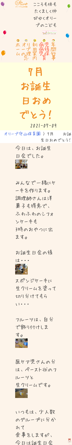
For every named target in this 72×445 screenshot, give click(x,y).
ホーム (18, 48)
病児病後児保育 (44, 51)
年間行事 (53, 51)
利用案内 (35, 51)
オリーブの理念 (26, 51)
